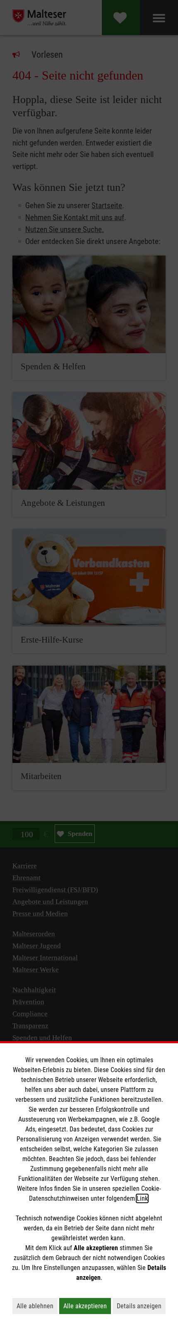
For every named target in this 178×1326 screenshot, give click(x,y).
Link (142, 1198)
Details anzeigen (141, 1306)
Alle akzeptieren (87, 1306)
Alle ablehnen (37, 1306)
